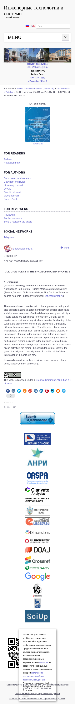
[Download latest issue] (37, 124)
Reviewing (9, 214)
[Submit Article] (37, 418)
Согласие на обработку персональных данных (37, 693)
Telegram (9, 237)
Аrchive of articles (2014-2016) (39, 88)
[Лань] (37, 603)
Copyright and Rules (14, 181)
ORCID (7, 188)
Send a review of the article (18, 221)
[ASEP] (37, 458)
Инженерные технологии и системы (33, 10)
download (38, 143)
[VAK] (37, 511)
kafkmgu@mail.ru (54, 296)
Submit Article (11, 199)
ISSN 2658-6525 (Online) (37, 64)
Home (19, 88)
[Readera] (37, 616)
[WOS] (37, 495)
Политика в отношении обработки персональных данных (37, 698)
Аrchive (8, 159)
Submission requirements (17, 178)
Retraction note (12, 162)
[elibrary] (37, 521)
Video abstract (11, 195)
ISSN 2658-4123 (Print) (38, 68)
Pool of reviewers (13, 218)
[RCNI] (37, 439)
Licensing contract (13, 185)
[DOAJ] (37, 549)
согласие (43, 662)
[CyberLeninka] (37, 590)
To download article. (22, 248)
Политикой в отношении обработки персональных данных (34, 676)
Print (66, 247)
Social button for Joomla (11, 403)
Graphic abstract (12, 192)
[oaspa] (37, 478)
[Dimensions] (37, 532)
